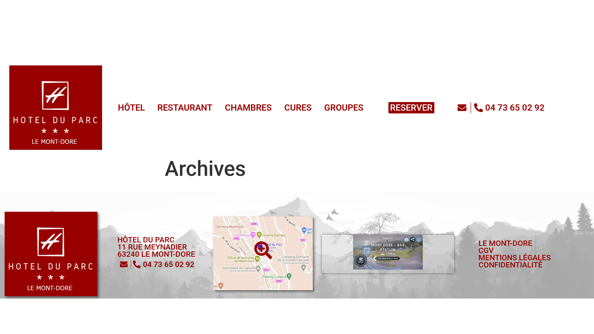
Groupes (254, 7)
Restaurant (110, 7)
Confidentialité (510, 264)
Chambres (167, 7)
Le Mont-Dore (505, 243)
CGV (486, 250)
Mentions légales (514, 257)
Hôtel (61, 7)
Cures (213, 7)
